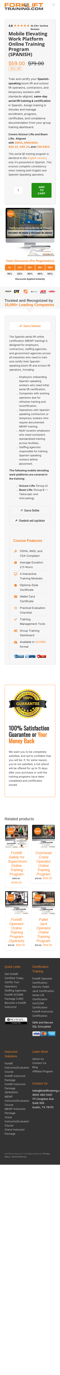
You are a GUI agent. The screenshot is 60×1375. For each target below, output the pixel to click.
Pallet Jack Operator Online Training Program (43, 930)
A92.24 (24, 146)
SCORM (40, 642)
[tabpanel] (30, 419)
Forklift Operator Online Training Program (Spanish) (16, 930)
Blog (35, 1067)
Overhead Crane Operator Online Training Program (44, 863)
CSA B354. (43, 146)
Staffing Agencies (15, 990)
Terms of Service (19, 1157)
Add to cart (41, 190)
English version (37, 158)
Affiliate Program (42, 1071)
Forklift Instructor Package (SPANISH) (15, 1088)
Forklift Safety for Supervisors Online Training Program (17, 863)
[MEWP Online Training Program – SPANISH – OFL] (30, 232)
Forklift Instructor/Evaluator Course (17, 1067)
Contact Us (39, 1063)
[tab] (30, 326)
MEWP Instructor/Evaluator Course (17, 1100)
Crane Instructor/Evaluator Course (17, 1121)
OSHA (18, 142)
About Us (38, 1058)
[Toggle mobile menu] (53, 4)
